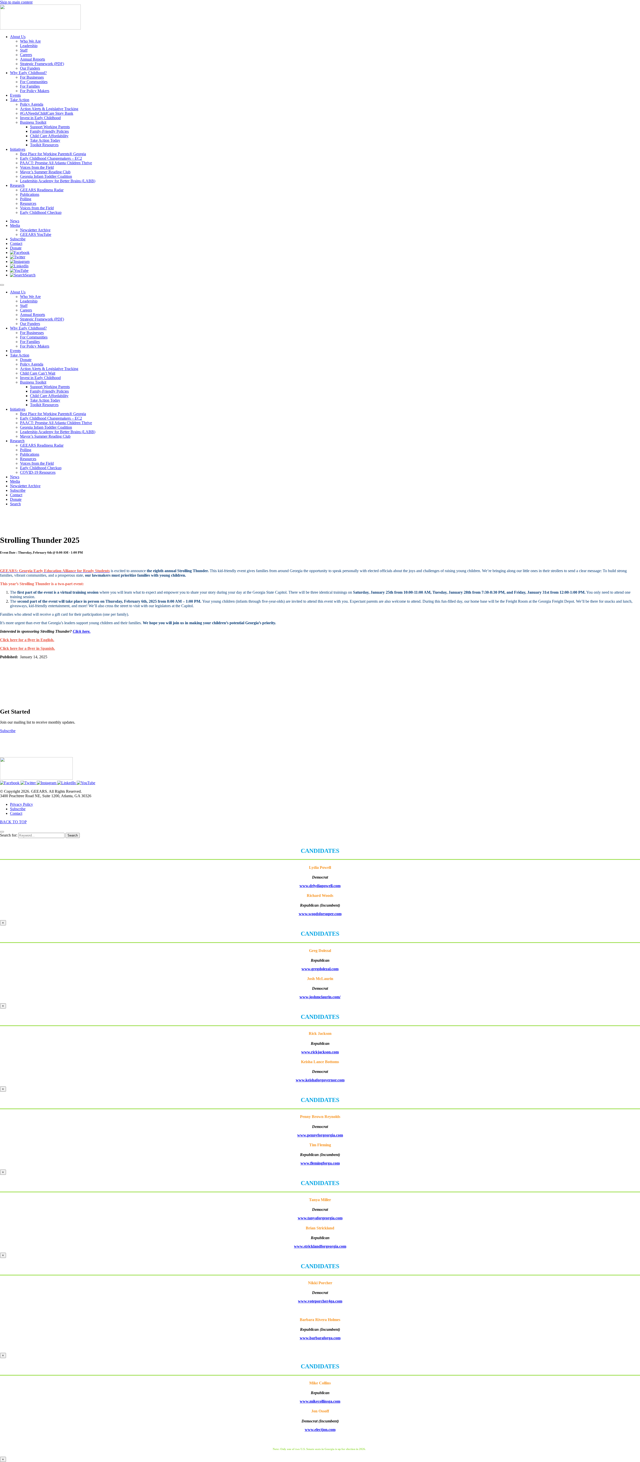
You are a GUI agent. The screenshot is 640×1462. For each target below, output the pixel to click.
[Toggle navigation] (2, 285)
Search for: (8, 835)
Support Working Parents (50, 387)
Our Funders (30, 323)
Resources (28, 459)
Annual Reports (32, 314)
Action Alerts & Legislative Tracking (49, 369)
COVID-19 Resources (38, 472)
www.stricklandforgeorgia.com (320, 1246)
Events (15, 351)
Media (15, 481)
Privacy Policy (21, 804)
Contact (16, 495)
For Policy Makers (34, 346)
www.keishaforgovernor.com (320, 1080)
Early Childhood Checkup (41, 468)
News (14, 477)
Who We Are (30, 296)
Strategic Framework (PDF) (42, 319)
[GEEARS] (40, 28)
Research (17, 441)
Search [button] (15, 504)
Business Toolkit (33, 382)
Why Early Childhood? (28, 328)
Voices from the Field (37, 463)
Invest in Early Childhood (40, 378)
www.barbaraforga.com (320, 1338)
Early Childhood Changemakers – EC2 (51, 418)
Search (73, 835)
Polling (25, 450)
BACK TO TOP (13, 822)
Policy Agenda (31, 364)
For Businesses (32, 333)
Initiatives (17, 409)
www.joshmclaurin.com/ (320, 997)
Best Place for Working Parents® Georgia (53, 414)
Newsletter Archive (25, 486)
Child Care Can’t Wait (37, 373)
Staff (24, 305)
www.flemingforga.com (320, 1163)
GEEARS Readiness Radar (42, 445)
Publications (29, 454)
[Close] (2, 832)
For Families (30, 342)
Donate (26, 360)
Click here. (81, 631)
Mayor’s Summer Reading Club (45, 436)
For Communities (34, 337)
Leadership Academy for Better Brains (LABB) (57, 432)
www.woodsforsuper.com (320, 914)
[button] (20, 252)
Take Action (19, 355)
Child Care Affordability (49, 396)
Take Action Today (45, 400)
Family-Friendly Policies (49, 391)
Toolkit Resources (44, 405)
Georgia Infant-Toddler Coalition (46, 427)
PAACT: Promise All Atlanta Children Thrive (56, 423)
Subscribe (18, 490)
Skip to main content (16, 2)
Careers (26, 310)
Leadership (29, 301)
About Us (18, 292)
